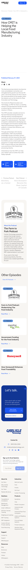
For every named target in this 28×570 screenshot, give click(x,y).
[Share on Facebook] (9, 84)
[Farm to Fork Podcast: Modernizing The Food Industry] (14, 301)
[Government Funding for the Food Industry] (14, 332)
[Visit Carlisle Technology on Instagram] (12, 450)
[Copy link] (2, 84)
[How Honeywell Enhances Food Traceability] (14, 361)
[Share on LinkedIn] (4, 84)
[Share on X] (6, 84)
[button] (24, 3)
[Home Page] (5, 3)
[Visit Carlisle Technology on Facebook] (9, 450)
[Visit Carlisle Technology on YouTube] (18, 450)
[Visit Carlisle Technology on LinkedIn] (15, 450)
